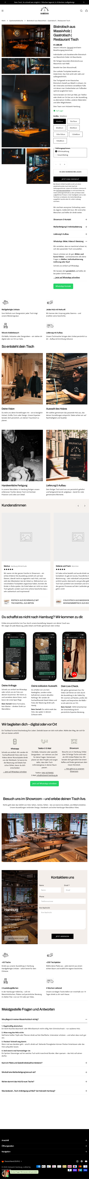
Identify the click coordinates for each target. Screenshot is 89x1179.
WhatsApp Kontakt (63, 286)
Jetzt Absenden (62, 936)
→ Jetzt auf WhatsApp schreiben (15, 772)
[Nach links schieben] (78, 505)
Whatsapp (15, 749)
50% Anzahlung (63, 151)
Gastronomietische (16, 21)
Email (67, 885)
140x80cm (60, 141)
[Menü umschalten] (2, 11)
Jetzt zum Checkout (70, 179)
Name (41, 885)
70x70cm (73, 121)
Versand (70, 47)
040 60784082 (10, 852)
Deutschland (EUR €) (12, 1161)
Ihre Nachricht (44, 908)
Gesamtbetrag (63, 155)
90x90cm (73, 128)
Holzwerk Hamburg (15, 1167)
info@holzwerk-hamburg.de (47, 775)
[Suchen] (81, 11)
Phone (41, 896)
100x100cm (60, 134)
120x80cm (76, 134)
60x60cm (59, 121)
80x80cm (59, 128)
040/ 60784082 (48, 773)
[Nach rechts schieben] (84, 505)
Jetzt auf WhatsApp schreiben (44, 783)
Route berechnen (16, 938)
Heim (3, 21)
